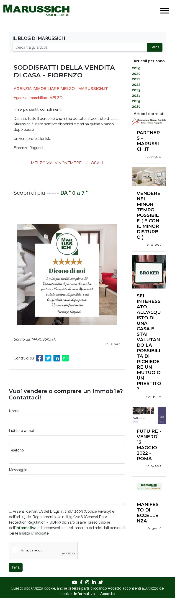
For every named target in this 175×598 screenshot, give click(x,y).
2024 (136, 95)
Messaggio (18, 470)
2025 (136, 101)
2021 (136, 79)
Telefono (16, 450)
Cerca (155, 47)
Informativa (26, 528)
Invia (16, 567)
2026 (136, 106)
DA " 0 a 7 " (74, 192)
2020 (136, 73)
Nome (14, 411)
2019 (136, 68)
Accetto (107, 594)
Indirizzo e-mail (22, 430)
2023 (136, 90)
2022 (136, 84)
